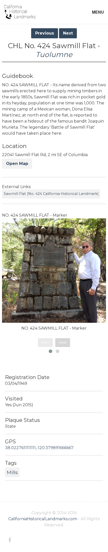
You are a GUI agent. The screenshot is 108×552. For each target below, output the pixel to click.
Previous (44, 33)
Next (68, 33)
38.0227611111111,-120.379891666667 (39, 447)
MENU (98, 12)
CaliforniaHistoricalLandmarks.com (42, 518)
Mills (12, 472)
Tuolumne (54, 54)
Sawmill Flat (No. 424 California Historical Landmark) (51, 193)
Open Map (17, 163)
